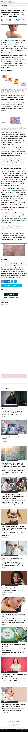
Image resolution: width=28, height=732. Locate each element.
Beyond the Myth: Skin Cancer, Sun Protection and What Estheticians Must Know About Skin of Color (13, 496)
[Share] (5, 281)
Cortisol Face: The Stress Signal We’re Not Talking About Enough (14, 675)
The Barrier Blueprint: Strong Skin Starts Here (13, 615)
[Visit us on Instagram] (12, 724)
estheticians (11, 40)
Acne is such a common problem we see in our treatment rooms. (13, 591)
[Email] (2, 281)
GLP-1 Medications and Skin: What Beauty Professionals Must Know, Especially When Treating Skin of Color (14, 528)
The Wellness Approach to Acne (11, 588)
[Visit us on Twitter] (19, 724)
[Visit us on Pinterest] (16, 724)
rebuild (8, 194)
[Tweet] (12, 281)
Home (2, 8)
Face (3, 641)
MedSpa (3, 434)
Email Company (4, 304)
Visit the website (5, 301)
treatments (16, 61)
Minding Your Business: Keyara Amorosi (13, 408)
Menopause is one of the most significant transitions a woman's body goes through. (13, 709)
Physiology (14, 8)
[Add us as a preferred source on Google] (15, 281)
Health (3, 492)
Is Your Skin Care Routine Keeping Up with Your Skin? (13, 645)
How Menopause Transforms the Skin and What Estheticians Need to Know (13, 705)
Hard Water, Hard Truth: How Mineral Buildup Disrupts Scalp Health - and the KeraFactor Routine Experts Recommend (13, 464)
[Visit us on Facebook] (8, 724)
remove (13, 190)
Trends (3, 406)
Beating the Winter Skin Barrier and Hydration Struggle (12, 558)
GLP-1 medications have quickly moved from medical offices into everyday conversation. (13, 534)
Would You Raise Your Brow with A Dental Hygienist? (13, 437)
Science (7, 8)
